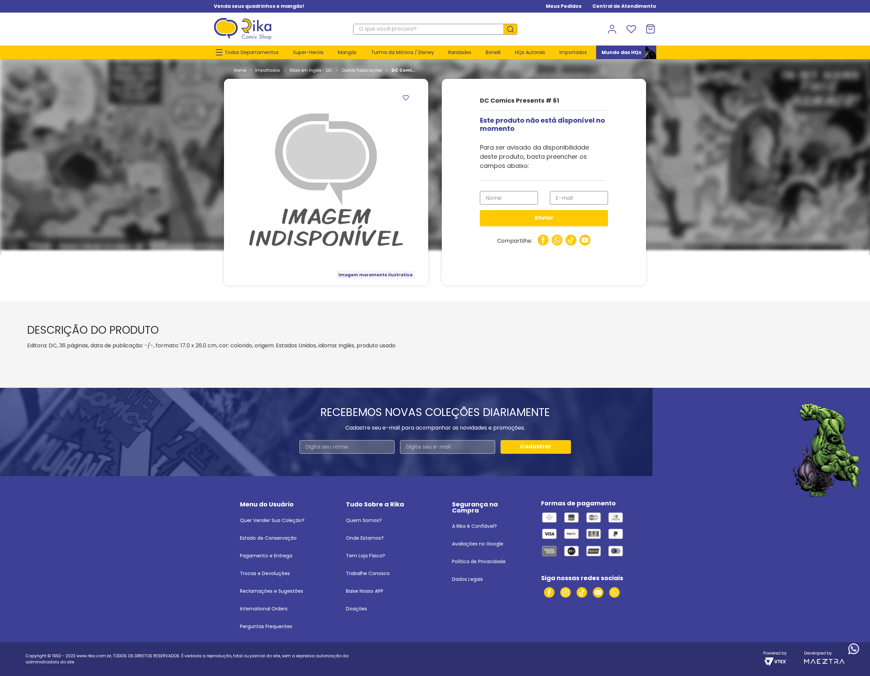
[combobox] (435, 29)
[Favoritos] (631, 29)
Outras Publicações (362, 70)
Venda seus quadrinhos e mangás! (259, 6)
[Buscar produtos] (512, 29)
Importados (267, 70)
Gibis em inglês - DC (311, 70)
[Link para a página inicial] (240, 70)
